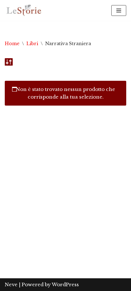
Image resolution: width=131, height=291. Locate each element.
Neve (11, 284)
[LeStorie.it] (24, 10)
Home (12, 43)
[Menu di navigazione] (118, 10)
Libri (32, 43)
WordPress (65, 284)
